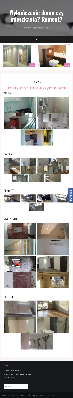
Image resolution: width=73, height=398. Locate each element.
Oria (37, 395)
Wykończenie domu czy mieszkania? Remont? (36, 15)
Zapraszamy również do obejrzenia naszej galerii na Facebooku (36, 88)
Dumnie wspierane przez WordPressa (15, 395)
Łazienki (67, 65)
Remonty (32, 65)
